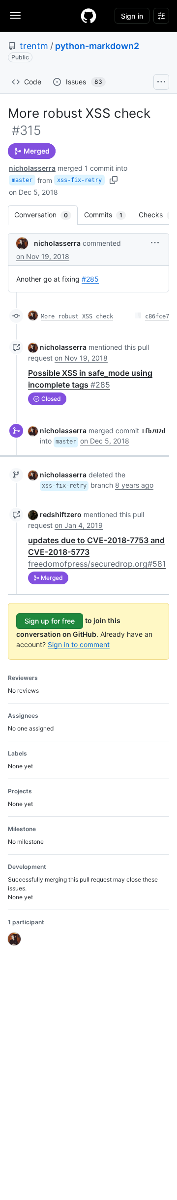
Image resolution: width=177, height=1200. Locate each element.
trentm (34, 46)
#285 (90, 279)
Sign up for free (50, 621)
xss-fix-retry (79, 180)
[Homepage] (88, 16)
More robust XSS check (77, 316)
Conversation (46, 214)
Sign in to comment (79, 644)
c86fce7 (157, 316)
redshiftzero (61, 514)
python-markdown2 (97, 46)
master (22, 180)
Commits (108, 214)
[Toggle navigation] (15, 15)
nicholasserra (32, 168)
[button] (155, 243)
